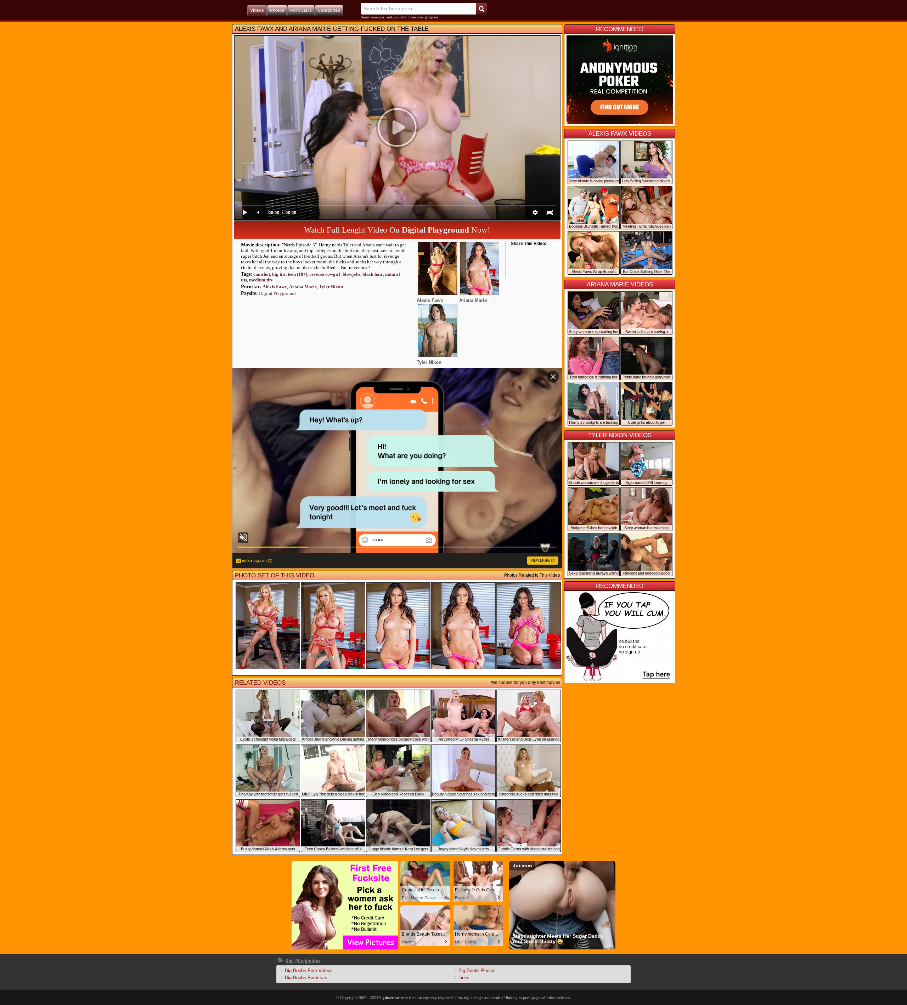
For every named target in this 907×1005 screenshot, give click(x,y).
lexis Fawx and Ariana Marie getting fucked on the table (332, 28)
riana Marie (303, 286)
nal (389, 17)
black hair (372, 274)
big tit (279, 274)
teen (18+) (297, 274)
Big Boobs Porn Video (309, 970)
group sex (432, 17)
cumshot (400, 17)
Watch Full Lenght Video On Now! (397, 229)
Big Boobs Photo (477, 970)
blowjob (351, 274)
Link (463, 977)
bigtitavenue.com (393, 997)
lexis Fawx (275, 286)
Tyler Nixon (331, 286)
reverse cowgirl (324, 274)
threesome (416, 17)
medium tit (260, 279)
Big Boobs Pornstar (306, 977)
